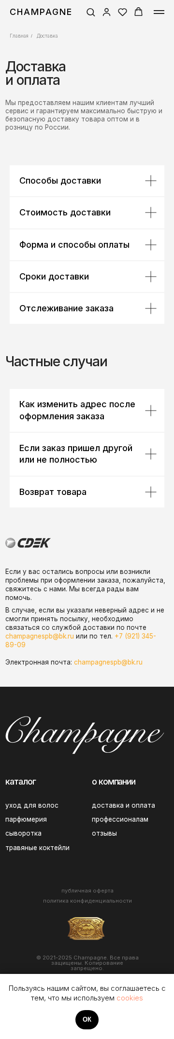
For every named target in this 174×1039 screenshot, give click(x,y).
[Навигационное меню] (159, 12)
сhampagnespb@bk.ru (39, 636)
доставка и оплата (123, 805)
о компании (113, 781)
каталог (20, 781)
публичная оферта (87, 890)
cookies (129, 997)
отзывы (104, 833)
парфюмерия (26, 819)
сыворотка (23, 833)
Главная (19, 36)
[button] (90, 11)
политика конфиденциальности (87, 900)
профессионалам (120, 819)
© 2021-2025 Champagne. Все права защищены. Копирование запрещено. (87, 963)
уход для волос (31, 805)
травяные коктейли (37, 848)
